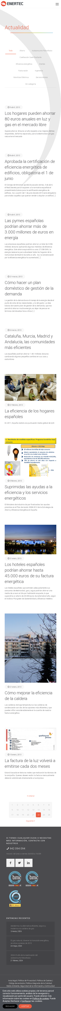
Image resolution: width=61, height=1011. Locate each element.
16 (49, 810)
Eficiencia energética (24, 64)
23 (44, 815)
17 (12, 815)
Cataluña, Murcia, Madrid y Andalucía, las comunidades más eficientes (30, 342)
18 (17, 815)
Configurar (26, 1001)
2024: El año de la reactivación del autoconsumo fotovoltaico (24, 956)
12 (28, 810)
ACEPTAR (25, 1006)
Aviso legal (12, 980)
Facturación (23, 71)
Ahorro (22, 51)
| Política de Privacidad (26, 980)
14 (38, 810)
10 (17, 810)
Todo (10, 51)
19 (23, 815)
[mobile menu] (57, 4)
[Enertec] (12, 3)
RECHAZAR (10, 1006)
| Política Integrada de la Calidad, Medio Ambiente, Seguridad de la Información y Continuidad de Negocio (31, 986)
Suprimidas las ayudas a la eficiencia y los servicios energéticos (28, 492)
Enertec (42, 64)
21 (33, 815)
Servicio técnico (42, 77)
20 (28, 815)
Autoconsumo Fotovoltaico (42, 51)
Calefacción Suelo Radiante (30, 57)
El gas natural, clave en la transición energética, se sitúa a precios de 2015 (30, 941)
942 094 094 (17, 848)
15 (44, 810)
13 (33, 810)
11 (23, 810)
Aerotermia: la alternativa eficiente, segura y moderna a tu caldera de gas (28, 927)
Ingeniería (39, 71)
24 (49, 815)
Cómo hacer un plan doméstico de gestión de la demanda (29, 288)
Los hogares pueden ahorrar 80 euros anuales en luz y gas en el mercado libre (30, 119)
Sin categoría (30, 84)
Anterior (31, 796)
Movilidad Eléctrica (21, 77)
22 (38, 815)
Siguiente (29, 821)
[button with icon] (10, 863)
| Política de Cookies (44, 980)
